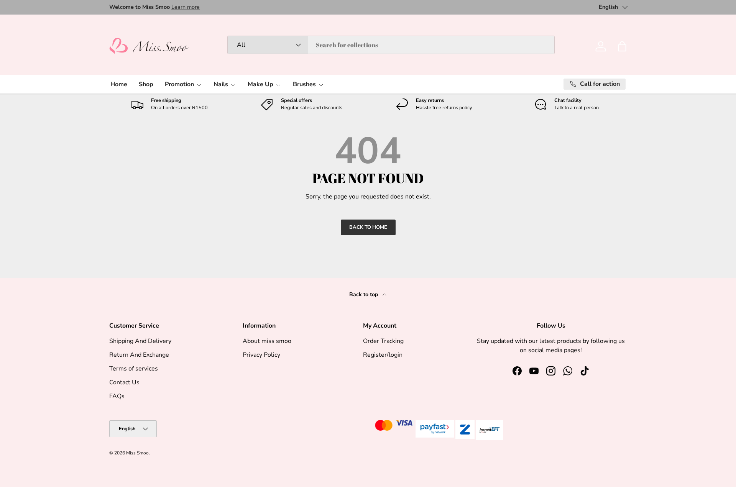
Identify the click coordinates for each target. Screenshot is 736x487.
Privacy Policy (261, 355)
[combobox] (391, 45)
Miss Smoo (137, 453)
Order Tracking (383, 341)
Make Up (260, 84)
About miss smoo (267, 341)
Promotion (179, 84)
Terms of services (133, 368)
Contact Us (124, 382)
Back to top (364, 294)
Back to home (368, 227)
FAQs (117, 396)
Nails (221, 84)
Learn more (185, 7)
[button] (622, 46)
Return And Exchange (139, 355)
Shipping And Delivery (140, 341)
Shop (146, 84)
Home (118, 84)
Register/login (382, 355)
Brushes (304, 84)
